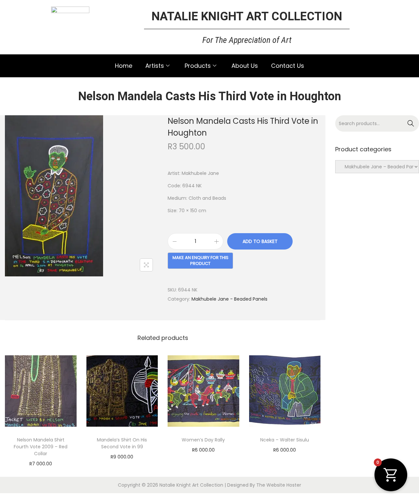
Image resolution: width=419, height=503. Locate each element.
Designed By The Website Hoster (264, 485)
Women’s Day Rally (203, 440)
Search (411, 123)
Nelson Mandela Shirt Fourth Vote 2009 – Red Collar (40, 447)
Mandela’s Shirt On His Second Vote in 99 (122, 443)
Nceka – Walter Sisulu (284, 440)
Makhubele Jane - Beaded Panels (229, 299)
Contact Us (287, 66)
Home (123, 66)
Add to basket (260, 241)
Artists (154, 66)
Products (198, 66)
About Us (244, 66)
